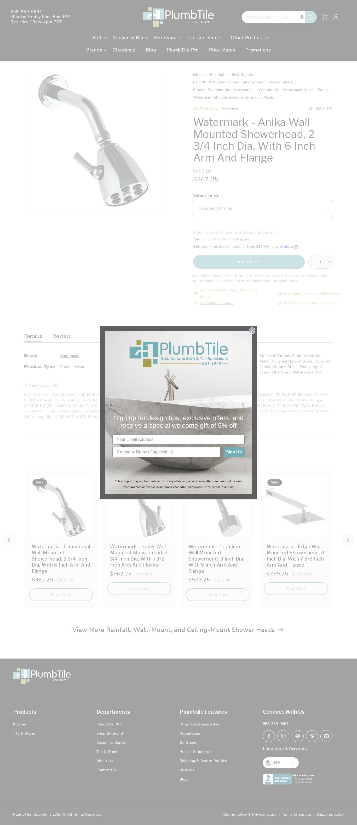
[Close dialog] (252, 330)
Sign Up (234, 452)
